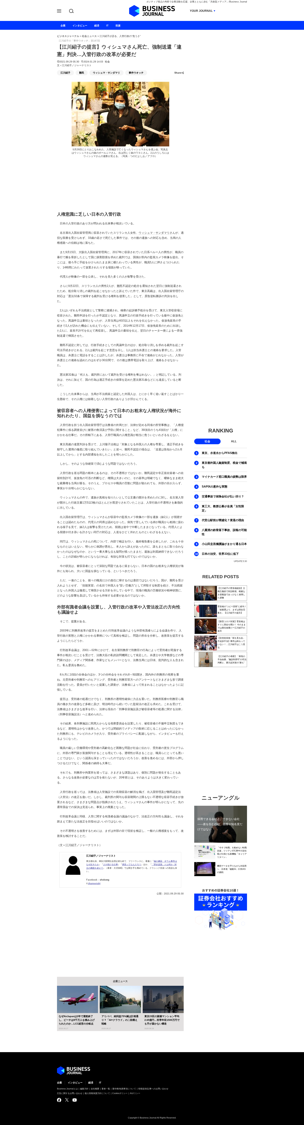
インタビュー (75, 1082)
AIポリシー (135, 1093)
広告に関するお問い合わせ (69, 1093)
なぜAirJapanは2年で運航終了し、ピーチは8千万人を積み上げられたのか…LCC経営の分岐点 (77, 1020)
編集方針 (84, 1089)
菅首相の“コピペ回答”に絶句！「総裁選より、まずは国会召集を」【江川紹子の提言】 (232, 609)
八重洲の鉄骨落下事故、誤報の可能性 (224, 532)
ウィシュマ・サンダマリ (106, 72)
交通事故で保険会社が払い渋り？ (223, 496)
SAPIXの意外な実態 (214, 486)
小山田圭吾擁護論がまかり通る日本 (224, 543)
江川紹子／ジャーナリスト (101, 855)
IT (100, 1082)
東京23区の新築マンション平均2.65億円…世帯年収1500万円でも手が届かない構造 (162, 1020)
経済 (90, 1082)
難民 (81, 72)
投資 (118, 25)
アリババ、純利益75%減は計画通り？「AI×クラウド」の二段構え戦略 (120, 1020)
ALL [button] (234, 441)
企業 (59, 1082)
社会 (107, 61)
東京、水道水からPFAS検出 (220, 452)
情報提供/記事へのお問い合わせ (153, 1089)
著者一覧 (106, 1089)
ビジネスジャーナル (68, 36)
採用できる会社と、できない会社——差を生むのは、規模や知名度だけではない (219, 824)
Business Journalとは (67, 1089)
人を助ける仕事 (110, 864)
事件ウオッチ (136, 72)
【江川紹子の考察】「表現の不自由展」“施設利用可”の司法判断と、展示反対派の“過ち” (232, 659)
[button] (59, 12)
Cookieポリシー (120, 1093)
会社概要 (95, 1089)
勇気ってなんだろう (131, 864)
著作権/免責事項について (124, 1089)
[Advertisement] (120, 933)
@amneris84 (94, 883)
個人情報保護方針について (97, 1093)
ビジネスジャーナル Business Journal (152, 11)
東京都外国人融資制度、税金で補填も (224, 465)
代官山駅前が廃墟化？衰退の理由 (223, 520)
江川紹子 (65, 72)
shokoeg (104, 879)
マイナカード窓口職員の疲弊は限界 (224, 476)
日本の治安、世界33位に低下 (220, 553)
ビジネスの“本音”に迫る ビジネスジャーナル (73, 1070)
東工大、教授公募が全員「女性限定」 (223, 508)
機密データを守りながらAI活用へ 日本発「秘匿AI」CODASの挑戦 (231, 869)
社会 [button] (207, 441)
